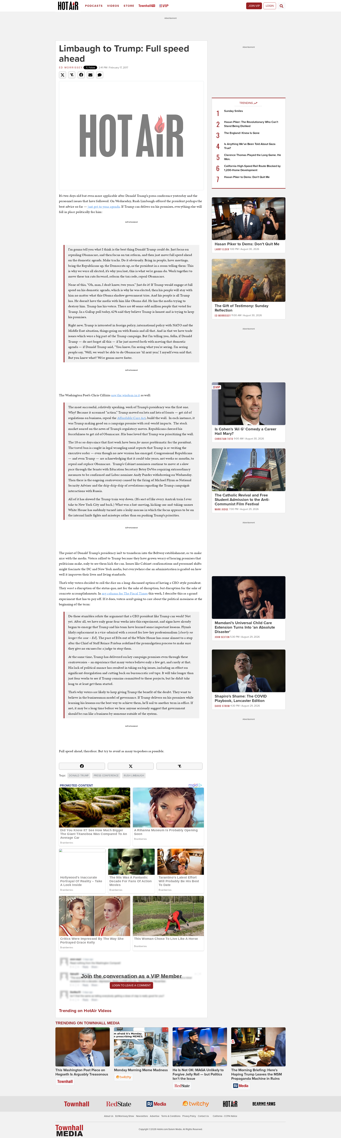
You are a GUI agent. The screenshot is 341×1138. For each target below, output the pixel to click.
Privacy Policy (189, 1116)
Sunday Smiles (233, 111)
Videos (113, 6)
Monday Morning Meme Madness (141, 1070)
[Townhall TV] (147, 6)
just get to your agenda (104, 206)
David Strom (222, 706)
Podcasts (94, 6)
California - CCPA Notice (225, 1116)
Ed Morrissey (71, 67)
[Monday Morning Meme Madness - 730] (141, 1046)
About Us (108, 1116)
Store (129, 6)
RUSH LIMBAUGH (134, 775)
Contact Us (203, 1116)
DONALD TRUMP (79, 775)
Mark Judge (221, 509)
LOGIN (270, 6)
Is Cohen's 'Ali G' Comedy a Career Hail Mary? (245, 431)
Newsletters (142, 1116)
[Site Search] (281, 5)
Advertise (154, 1116)
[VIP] (164, 6)
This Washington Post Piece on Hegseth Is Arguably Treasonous (81, 1072)
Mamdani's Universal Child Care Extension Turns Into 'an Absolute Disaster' (245, 627)
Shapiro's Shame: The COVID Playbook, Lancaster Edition (241, 698)
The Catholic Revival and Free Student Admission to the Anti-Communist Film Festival (242, 499)
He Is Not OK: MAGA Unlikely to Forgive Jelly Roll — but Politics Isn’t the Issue (198, 1074)
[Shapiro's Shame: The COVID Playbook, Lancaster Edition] (248, 670)
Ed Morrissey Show (124, 1116)
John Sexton (222, 637)
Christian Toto (224, 438)
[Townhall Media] (69, 1130)
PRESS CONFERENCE (106, 775)
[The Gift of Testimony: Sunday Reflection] (248, 280)
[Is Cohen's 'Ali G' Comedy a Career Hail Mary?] (248, 403)
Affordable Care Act (131, 417)
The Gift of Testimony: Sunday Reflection (241, 308)
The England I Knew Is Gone (241, 133)
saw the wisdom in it (125, 395)
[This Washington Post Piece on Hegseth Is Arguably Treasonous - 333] (82, 1046)
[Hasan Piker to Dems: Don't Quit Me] (248, 218)
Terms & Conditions (170, 1116)
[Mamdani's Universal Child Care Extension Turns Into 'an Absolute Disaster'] (248, 597)
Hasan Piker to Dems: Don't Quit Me (247, 177)
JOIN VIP (254, 6)
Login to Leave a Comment (131, 985)
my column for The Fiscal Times (125, 593)
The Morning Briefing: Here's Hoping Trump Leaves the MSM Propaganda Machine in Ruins (256, 1074)
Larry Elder (222, 249)
